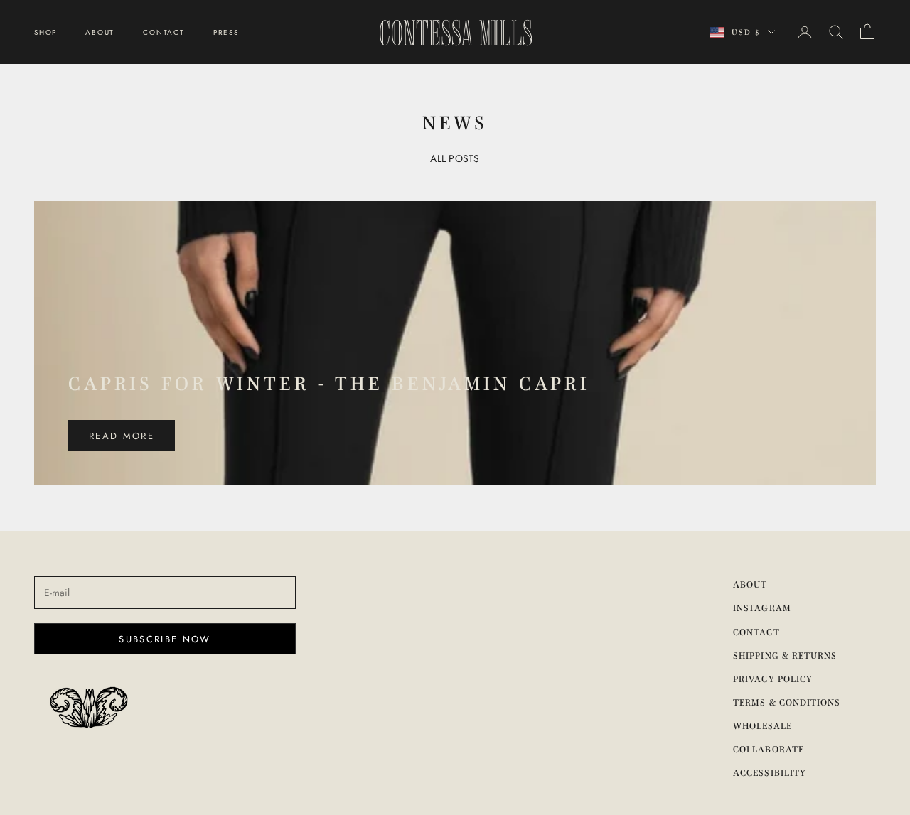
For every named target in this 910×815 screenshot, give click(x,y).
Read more (121, 436)
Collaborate (768, 749)
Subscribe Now (164, 639)
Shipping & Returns (785, 655)
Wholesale (762, 725)
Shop (45, 32)
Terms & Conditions (786, 702)
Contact (164, 32)
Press (226, 32)
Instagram (762, 608)
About (99, 32)
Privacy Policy (773, 679)
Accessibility (769, 772)
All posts (455, 158)
